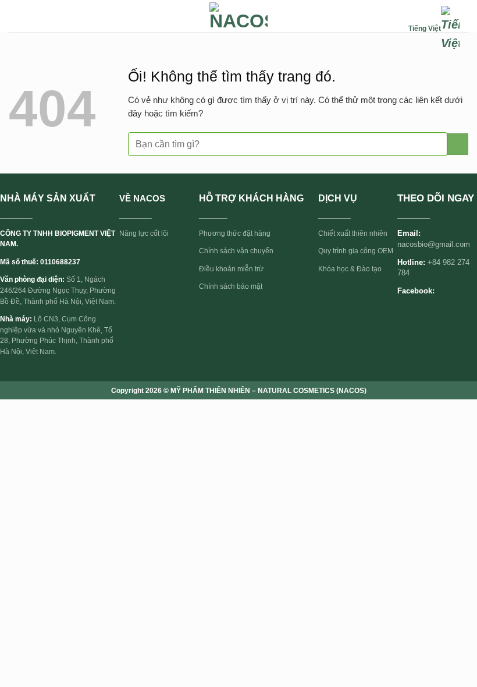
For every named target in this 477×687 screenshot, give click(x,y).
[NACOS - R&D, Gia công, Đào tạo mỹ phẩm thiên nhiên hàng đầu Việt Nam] (238, 16)
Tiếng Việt (424, 28)
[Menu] (15, 16)
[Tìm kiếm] (396, 29)
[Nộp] (457, 144)
